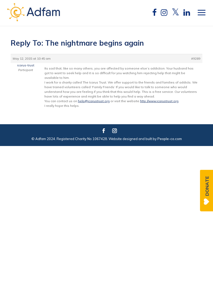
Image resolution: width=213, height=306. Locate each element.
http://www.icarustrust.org (159, 101)
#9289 (195, 58)
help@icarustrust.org (94, 101)
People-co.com (169, 139)
